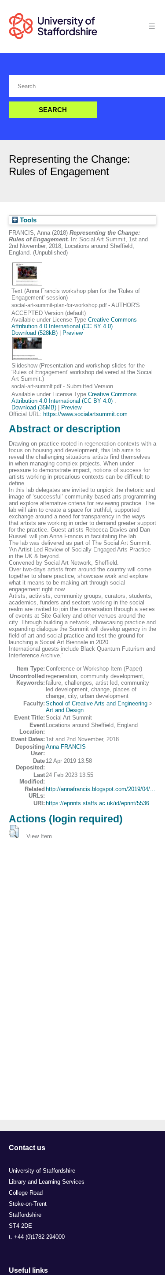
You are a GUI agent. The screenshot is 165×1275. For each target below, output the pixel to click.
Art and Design (65, 710)
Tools (27, 220)
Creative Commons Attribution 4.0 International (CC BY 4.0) (74, 323)
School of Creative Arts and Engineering (96, 703)
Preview (72, 333)
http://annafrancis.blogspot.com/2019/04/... (100, 789)
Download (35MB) (33, 407)
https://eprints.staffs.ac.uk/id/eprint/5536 (97, 803)
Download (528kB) (34, 333)
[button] (14, 831)
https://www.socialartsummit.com (85, 414)
